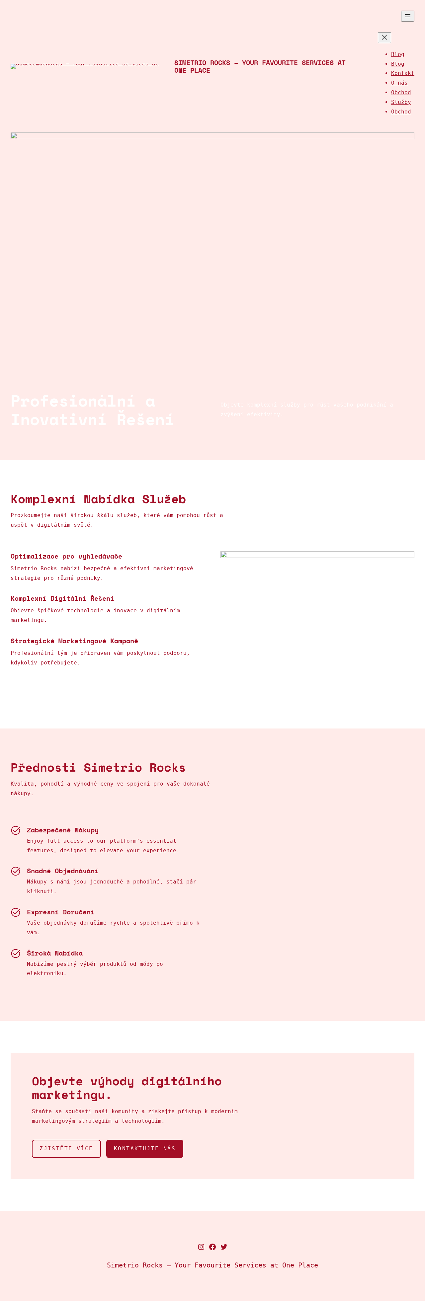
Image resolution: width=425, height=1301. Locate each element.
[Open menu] (407, 16)
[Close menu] (384, 37)
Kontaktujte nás (145, 1148)
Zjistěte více (66, 1148)
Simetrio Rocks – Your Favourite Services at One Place (260, 66)
